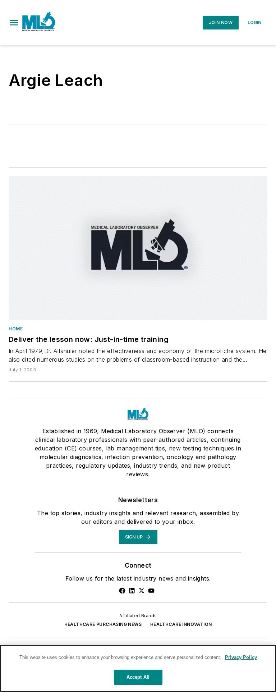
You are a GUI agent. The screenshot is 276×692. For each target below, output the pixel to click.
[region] (138, 668)
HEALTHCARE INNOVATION (181, 624)
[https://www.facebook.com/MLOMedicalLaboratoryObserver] (122, 590)
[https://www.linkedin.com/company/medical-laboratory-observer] (131, 590)
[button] (14, 22)
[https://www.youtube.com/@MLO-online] (151, 590)
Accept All (138, 677)
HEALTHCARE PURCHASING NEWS (103, 624)
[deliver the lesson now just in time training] (138, 248)
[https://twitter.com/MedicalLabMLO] (141, 590)
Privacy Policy (241, 657)
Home (16, 328)
